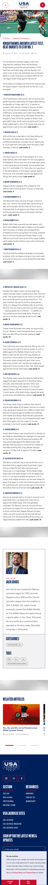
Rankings (30, 794)
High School (8, 798)
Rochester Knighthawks (17, 664)
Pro (9, 659)
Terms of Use (31, 872)
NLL (16, 659)
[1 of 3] (9, 745)
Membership (31, 801)
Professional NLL (14, 645)
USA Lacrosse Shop (10, 828)
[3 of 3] (34, 745)
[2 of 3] (22, 745)
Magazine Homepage (21, 38)
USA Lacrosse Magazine (12, 824)
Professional (8, 801)
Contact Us (30, 798)
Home (7, 38)
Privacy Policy (17, 872)
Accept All (10, 882)
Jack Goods (12, 582)
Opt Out (28, 882)
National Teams (9, 805)
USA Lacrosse (8, 820)
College (6, 794)
